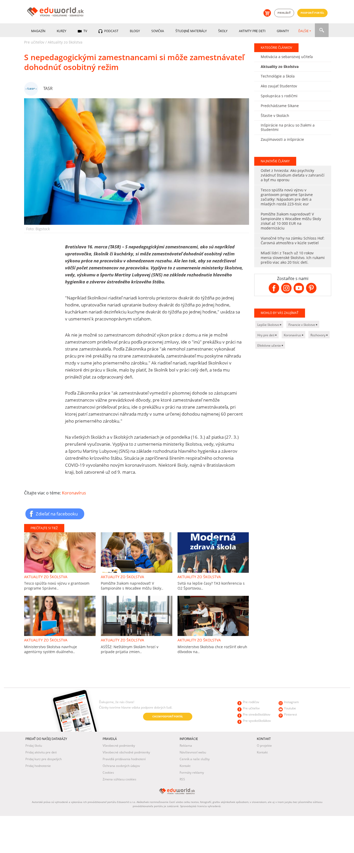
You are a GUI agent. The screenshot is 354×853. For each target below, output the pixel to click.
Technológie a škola (278, 76)
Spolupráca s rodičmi (279, 95)
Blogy (135, 31)
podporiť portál (312, 13)
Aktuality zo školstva (65, 42)
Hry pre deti (266, 335)
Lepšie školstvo (268, 325)
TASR (48, 88)
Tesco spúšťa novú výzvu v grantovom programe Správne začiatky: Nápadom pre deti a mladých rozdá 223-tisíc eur (287, 196)
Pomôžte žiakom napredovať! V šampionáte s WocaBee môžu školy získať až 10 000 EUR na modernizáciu (291, 221)
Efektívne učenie (269, 345)
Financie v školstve (302, 325)
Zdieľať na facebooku (57, 514)
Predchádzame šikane (280, 105)
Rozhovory (318, 335)
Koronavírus (74, 493)
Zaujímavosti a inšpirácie (282, 139)
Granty (283, 31)
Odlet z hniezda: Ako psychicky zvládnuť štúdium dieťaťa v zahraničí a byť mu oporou (292, 175)
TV (85, 31)
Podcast (110, 31)
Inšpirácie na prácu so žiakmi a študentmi (288, 127)
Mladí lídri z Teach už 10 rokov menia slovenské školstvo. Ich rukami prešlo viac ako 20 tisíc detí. (293, 257)
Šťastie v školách (275, 115)
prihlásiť (284, 13)
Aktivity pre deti (252, 31)
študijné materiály (191, 31)
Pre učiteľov (34, 42)
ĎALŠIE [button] (303, 31)
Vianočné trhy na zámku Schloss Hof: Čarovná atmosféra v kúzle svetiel (292, 240)
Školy (223, 31)
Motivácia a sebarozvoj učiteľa (287, 56)
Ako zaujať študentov (279, 85)
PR (26, 717)
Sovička (157, 31)
